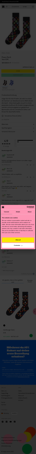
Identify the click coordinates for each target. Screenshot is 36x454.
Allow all (18, 240)
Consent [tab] (6, 211)
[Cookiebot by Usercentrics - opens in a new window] (26, 207)
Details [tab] (18, 211)
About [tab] (29, 211)
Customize (17, 245)
